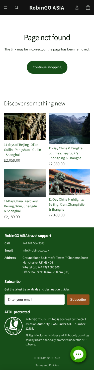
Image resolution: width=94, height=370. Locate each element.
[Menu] (6, 7)
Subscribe (78, 299)
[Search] (16, 7)
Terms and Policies (47, 365)
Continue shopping (47, 67)
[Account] (76, 7)
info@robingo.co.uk (36, 250)
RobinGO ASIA (51, 358)
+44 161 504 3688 (33, 243)
